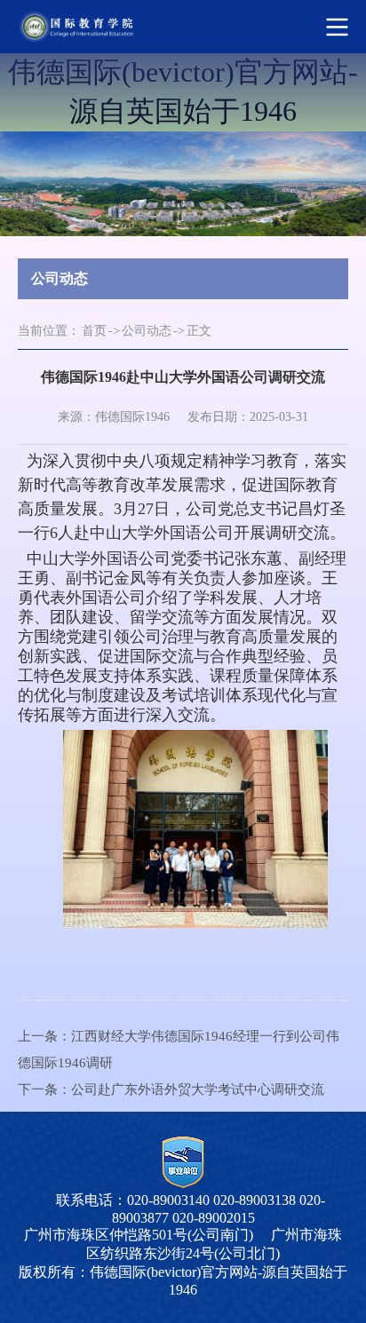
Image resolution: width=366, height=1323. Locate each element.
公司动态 (146, 330)
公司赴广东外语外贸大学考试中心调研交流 (197, 1089)
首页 (94, 330)
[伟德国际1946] (162, 26)
